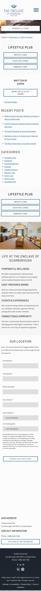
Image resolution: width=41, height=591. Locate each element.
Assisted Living (10, 158)
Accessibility (14, 584)
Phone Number (9, 387)
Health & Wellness (11, 164)
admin (30, 37)
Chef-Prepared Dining (15, 284)
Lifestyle (7, 167)
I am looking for (9, 424)
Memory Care (9, 173)
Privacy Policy (26, 584)
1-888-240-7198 (13, 536)
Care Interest (8, 413)
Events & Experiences (15, 300)
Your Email (8, 400)
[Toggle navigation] (36, 10)
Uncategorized (10, 182)
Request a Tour (20, 28)
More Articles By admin (20, 92)
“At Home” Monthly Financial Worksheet (20, 131)
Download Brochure (20, 459)
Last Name (7, 374)
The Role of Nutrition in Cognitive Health (20, 143)
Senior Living (9, 179)
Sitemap (5, 584)
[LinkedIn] (20, 564)
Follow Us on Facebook (20, 542)
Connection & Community (17, 316)
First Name (8, 361)
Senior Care (8, 176)
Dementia (8, 161)
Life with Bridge (10, 102)
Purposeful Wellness (15, 268)
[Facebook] (18, 564)
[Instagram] (23, 564)
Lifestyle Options (11, 170)
